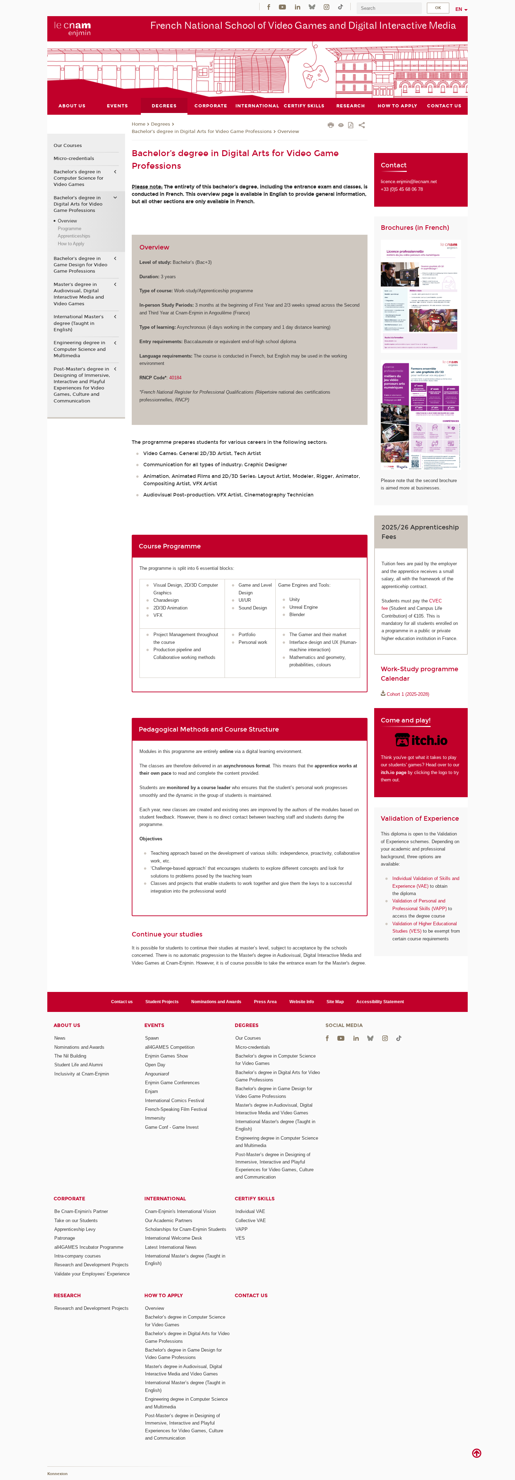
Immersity (155, 1118)
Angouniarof (157, 1073)
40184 (175, 377)
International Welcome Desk (173, 1238)
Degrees (160, 124)
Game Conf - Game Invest (172, 1127)
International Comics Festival (174, 1100)
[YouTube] (282, 6)
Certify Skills (255, 1199)
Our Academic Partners (168, 1220)
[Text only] (341, 125)
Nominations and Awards (216, 1001)
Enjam (151, 1091)
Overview (288, 131)
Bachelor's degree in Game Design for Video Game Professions (80, 265)
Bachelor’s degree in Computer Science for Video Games (78, 178)
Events (154, 1025)
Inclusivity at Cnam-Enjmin (81, 1073)
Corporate (69, 1199)
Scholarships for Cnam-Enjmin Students (185, 1229)
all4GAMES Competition (169, 1047)
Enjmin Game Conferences (172, 1082)
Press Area (265, 1001)
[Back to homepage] (72, 28)
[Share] (362, 125)
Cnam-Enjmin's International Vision (180, 1211)
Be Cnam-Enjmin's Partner (81, 1211)
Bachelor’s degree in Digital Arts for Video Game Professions (202, 131)
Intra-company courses (77, 1256)
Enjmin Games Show (166, 1056)
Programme (69, 228)
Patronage (64, 1238)
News (60, 1038)
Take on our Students (76, 1220)
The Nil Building (70, 1056)
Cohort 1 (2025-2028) (408, 694)
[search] (389, 8)
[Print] (331, 125)
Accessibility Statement (380, 1001)
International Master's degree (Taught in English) (79, 323)
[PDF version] (351, 125)
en (458, 9)
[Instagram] (326, 6)
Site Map (335, 1001)
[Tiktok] (340, 6)
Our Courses (68, 145)
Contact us (122, 1001)
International (165, 1199)
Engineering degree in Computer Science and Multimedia (80, 349)
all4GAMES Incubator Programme (88, 1247)
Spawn (152, 1038)
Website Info (301, 1001)
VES (240, 1238)
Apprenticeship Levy (75, 1229)
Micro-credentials (74, 158)
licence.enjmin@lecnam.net (409, 181)
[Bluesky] (312, 6)
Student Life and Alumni (78, 1064)
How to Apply (71, 243)
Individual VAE (250, 1211)
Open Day (155, 1064)
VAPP (241, 1229)
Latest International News (171, 1247)
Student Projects (162, 1001)
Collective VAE (250, 1220)
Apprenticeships (74, 236)
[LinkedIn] (298, 6)
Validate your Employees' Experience (92, 1273)
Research (67, 1296)
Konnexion (57, 1474)
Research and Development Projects (91, 1264)
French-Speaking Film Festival (176, 1109)
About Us (67, 1025)
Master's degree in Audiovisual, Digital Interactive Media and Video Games (79, 294)
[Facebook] (268, 6)
